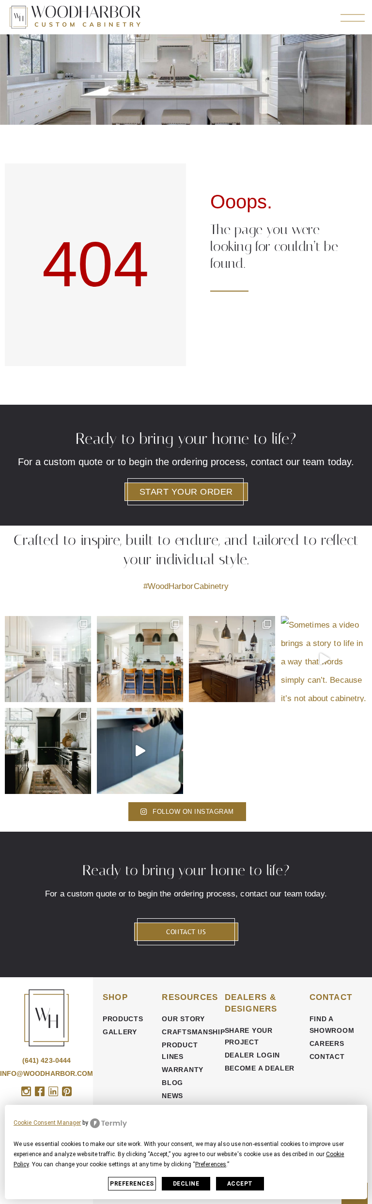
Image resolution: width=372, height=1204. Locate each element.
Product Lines (180, 1050)
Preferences (132, 1183)
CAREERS (327, 1043)
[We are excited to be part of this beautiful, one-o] (48, 751)
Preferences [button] (210, 1164)
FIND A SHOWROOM (332, 1024)
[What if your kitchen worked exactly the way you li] (232, 659)
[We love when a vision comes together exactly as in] (140, 751)
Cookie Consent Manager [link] (47, 1122)
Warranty (182, 1069)
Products (123, 1019)
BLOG (172, 1083)
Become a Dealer (260, 1068)
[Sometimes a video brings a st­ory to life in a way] (324, 659)
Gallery (120, 1032)
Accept (240, 1183)
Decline (186, 1183)
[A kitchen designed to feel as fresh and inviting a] (140, 659)
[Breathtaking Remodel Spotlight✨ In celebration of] (48, 659)
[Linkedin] (53, 1091)
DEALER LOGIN (252, 1055)
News (172, 1096)
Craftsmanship (188, 1032)
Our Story (183, 1019)
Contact (327, 1056)
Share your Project (249, 1036)
